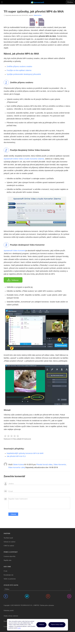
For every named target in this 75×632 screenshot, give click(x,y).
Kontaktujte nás (8, 575)
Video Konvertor (59, 464)
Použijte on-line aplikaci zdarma (19, 70)
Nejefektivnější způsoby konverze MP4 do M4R (25, 453)
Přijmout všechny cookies (57, 624)
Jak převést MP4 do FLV (16, 456)
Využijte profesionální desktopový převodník (24, 74)
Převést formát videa (44, 464)
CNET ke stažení (9, 545)
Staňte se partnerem (10, 579)
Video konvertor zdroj (16, 467)
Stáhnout (15, 280)
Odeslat (13, 514)
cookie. (19, 628)
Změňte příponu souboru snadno (19, 66)
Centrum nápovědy (9, 556)
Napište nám (7, 560)
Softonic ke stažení (9, 542)
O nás (5, 571)
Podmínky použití (9, 610)
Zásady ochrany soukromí (11, 616)
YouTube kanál (8, 538)
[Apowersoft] (37, 2)
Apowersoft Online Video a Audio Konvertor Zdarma (24, 159)
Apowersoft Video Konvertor (15, 251)
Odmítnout (41, 624)
